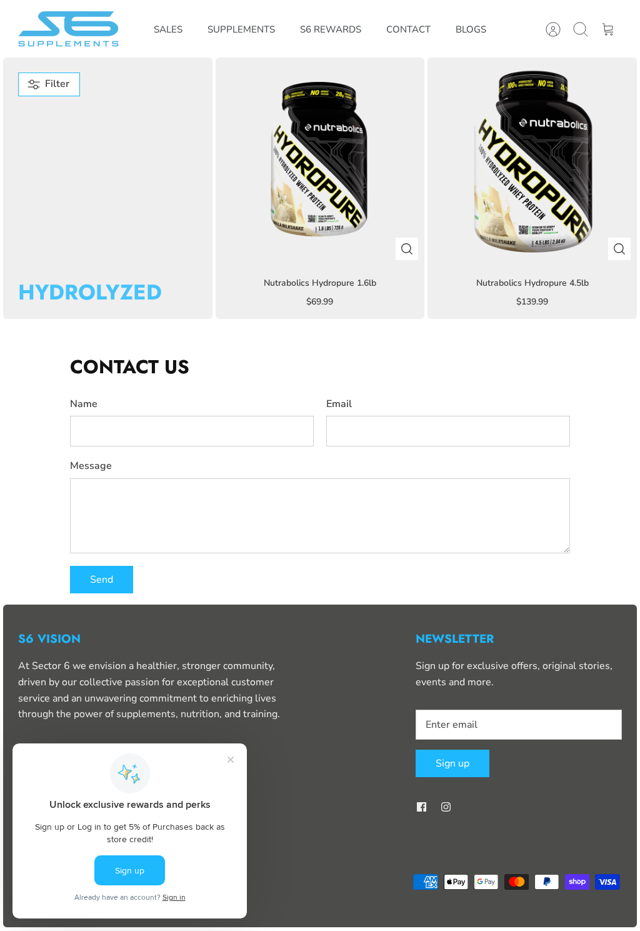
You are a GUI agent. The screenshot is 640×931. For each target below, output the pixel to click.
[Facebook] (421, 807)
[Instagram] (446, 807)
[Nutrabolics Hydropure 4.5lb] (532, 162)
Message (91, 466)
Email (339, 404)
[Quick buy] (407, 249)
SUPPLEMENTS (241, 29)
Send (101, 579)
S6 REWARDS (330, 29)
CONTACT (408, 29)
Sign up (452, 763)
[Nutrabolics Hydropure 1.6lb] (320, 162)
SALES (168, 29)
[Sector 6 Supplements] (69, 29)
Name (84, 404)
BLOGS (471, 29)
